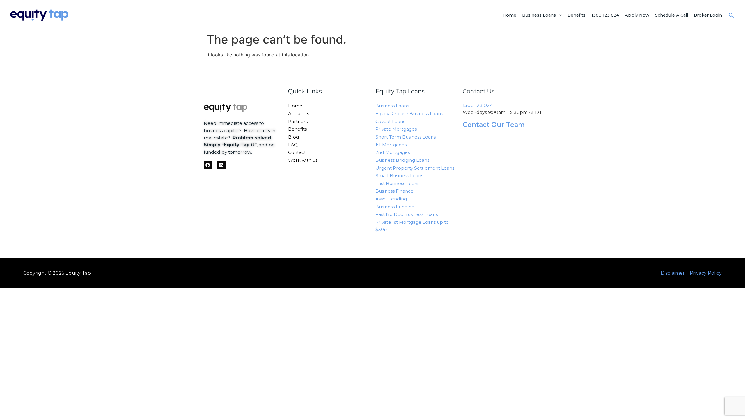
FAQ (293, 145)
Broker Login (708, 15)
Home (509, 15)
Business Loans (539, 15)
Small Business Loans (399, 175)
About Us (298, 113)
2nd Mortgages (392, 152)
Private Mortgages (396, 129)
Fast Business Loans (397, 183)
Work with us (302, 160)
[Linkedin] (221, 165)
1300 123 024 (605, 15)
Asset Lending (391, 199)
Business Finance (394, 191)
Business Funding (394, 207)
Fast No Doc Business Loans (406, 214)
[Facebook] (208, 165)
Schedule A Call (671, 15)
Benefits (576, 15)
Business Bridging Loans (402, 160)
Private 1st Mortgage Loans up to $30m (412, 225)
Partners (298, 121)
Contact (297, 152)
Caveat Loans (390, 121)
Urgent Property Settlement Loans (414, 168)
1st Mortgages (391, 145)
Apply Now (637, 15)
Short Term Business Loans (405, 137)
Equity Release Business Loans (409, 113)
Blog (293, 137)
